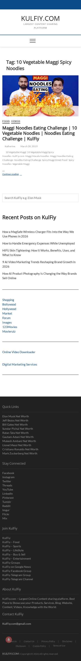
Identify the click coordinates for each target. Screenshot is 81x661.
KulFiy (6, 538)
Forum (6, 318)
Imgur (6, 510)
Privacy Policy (48, 641)
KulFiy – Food (10, 542)
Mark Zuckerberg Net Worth (19, 453)
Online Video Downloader (18, 352)
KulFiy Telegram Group (16, 575)
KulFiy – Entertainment (16, 558)
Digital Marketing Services (19, 364)
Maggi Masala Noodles (37, 156)
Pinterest (8, 497)
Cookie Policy (39, 646)
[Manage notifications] (9, 639)
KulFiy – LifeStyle (13, 550)
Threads (7, 485)
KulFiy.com (18, 156)
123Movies (9, 327)
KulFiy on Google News (16, 566)
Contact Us (29, 641)
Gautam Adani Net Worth (18, 437)
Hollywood (9, 309)
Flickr (5, 514)
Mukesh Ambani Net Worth (19, 441)
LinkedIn (7, 493)
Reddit (6, 506)
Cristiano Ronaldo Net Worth (20, 449)
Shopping (8, 300)
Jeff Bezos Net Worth (15, 420)
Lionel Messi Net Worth (16, 445)
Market (7, 313)
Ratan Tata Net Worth (15, 432)
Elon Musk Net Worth (15, 416)
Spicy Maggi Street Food (55, 160)
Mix (4, 518)
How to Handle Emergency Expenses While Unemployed (38, 243)
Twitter (6, 481)
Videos (15, 121)
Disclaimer (67, 641)
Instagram (8, 477)
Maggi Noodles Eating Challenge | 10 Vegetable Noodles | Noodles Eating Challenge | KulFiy (39, 133)
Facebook (8, 473)
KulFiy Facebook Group (16, 571)
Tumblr (6, 501)
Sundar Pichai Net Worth (17, 428)
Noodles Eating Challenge (27, 160)
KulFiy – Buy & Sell (13, 554)
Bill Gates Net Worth (15, 424)
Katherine (9, 146)
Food (6, 121)
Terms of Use (59, 645)
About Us (12, 641)
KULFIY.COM (40, 18)
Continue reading (15, 174)
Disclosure (21, 646)
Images (7, 322)
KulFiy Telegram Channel (17, 579)
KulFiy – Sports (11, 546)
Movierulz (9, 331)
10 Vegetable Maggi (16, 152)
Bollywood (9, 304)
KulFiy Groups (11, 562)
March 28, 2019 (29, 146)
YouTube (7, 489)
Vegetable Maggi (21, 163)
